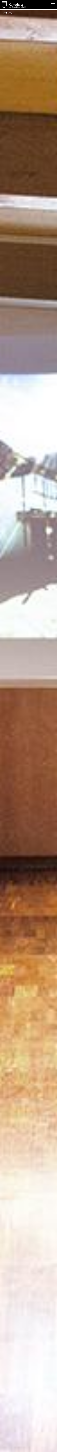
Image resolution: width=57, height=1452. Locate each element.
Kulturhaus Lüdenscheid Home (15, 5)
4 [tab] (12, 13)
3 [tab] (9, 13)
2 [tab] (7, 13)
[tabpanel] (28, 731)
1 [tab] (4, 13)
